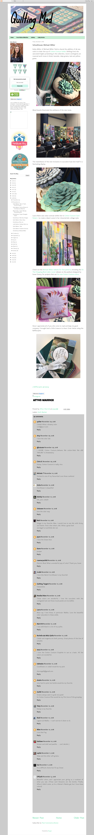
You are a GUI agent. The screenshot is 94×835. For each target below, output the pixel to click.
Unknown (40, 509)
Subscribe (20, 86)
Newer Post (38, 817)
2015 (13, 257)
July (14, 239)
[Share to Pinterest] (69, 409)
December (15, 200)
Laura (39, 610)
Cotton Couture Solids (58, 51)
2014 (13, 259)
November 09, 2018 (48, 422)
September (16, 235)
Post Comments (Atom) (50, 823)
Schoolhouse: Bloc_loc (18, 222)
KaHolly (39, 497)
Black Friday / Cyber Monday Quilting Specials (19, 211)
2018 (13, 198)
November (15, 202)
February (15, 248)
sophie (39, 753)
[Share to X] (66, 409)
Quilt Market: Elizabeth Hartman (20, 228)
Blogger (50, 831)
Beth (38, 520)
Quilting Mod (31, 18)
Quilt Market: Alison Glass (19, 220)
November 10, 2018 (50, 473)
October (15, 233)
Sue (38, 765)
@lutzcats (40, 447)
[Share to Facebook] (68, 409)
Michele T (40, 473)
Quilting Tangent (43, 584)
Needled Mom (42, 596)
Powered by (16, 90)
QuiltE (39, 692)
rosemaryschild (42, 560)
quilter (39, 422)
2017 (13, 253)
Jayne (38, 537)
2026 (13, 180)
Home (12, 37)
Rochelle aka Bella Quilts (45, 636)
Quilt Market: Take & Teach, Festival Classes (19, 204)
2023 (13, 187)
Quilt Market (42, 412)
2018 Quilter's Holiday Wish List (20, 224)
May (14, 242)
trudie (39, 572)
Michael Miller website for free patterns (57, 270)
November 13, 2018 (49, 777)
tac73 (38, 650)
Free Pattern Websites (22, 37)
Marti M (40, 624)
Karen (39, 549)
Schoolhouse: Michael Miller (19, 230)
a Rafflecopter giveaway (41, 387)
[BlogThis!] (65, 409)
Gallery (33, 37)
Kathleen (40, 741)
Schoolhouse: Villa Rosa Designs (20, 217)
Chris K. (39, 461)
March (14, 246)
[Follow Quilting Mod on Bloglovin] (38, 394)
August (15, 237)
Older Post (79, 817)
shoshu (39, 680)
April (14, 244)
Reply (39, 430)
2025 (13, 183)
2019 (13, 195)
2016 (13, 255)
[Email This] (64, 409)
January (15, 250)
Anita (39, 485)
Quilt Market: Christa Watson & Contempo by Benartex (20, 208)
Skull (38, 718)
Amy (38, 436)
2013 (13, 262)
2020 (13, 193)
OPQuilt (40, 777)
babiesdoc (40, 664)
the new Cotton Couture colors (68, 274)
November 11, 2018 (48, 753)
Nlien (39, 730)
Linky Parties (41, 37)
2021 (13, 191)
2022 (13, 189)
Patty (38, 706)
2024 (13, 185)
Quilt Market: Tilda (17, 226)
